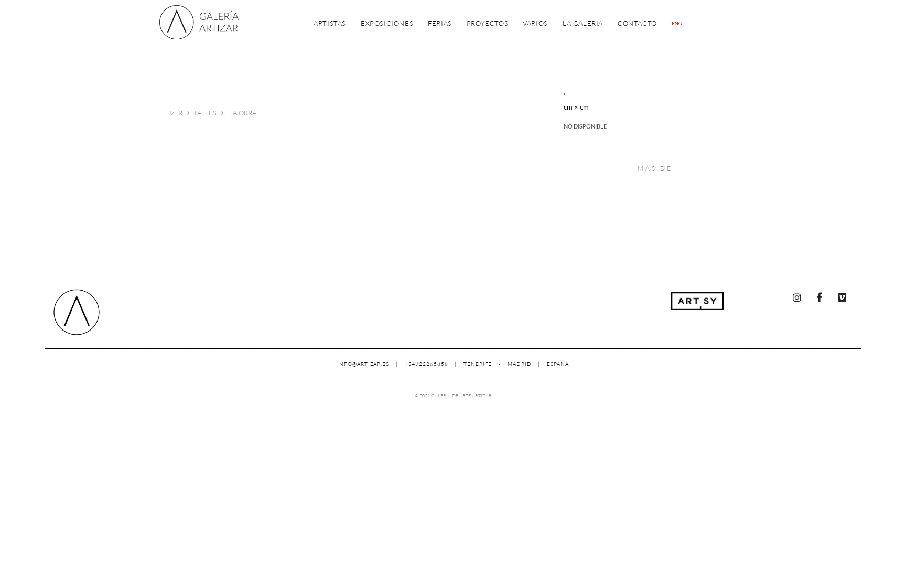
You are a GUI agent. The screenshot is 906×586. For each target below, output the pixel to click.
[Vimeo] (842, 297)
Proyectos (487, 23)
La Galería (583, 23)
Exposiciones (387, 23)
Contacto (637, 23)
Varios (535, 23)
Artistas (330, 23)
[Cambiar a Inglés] (677, 23)
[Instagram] (797, 297)
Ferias (440, 23)
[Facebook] (819, 297)
